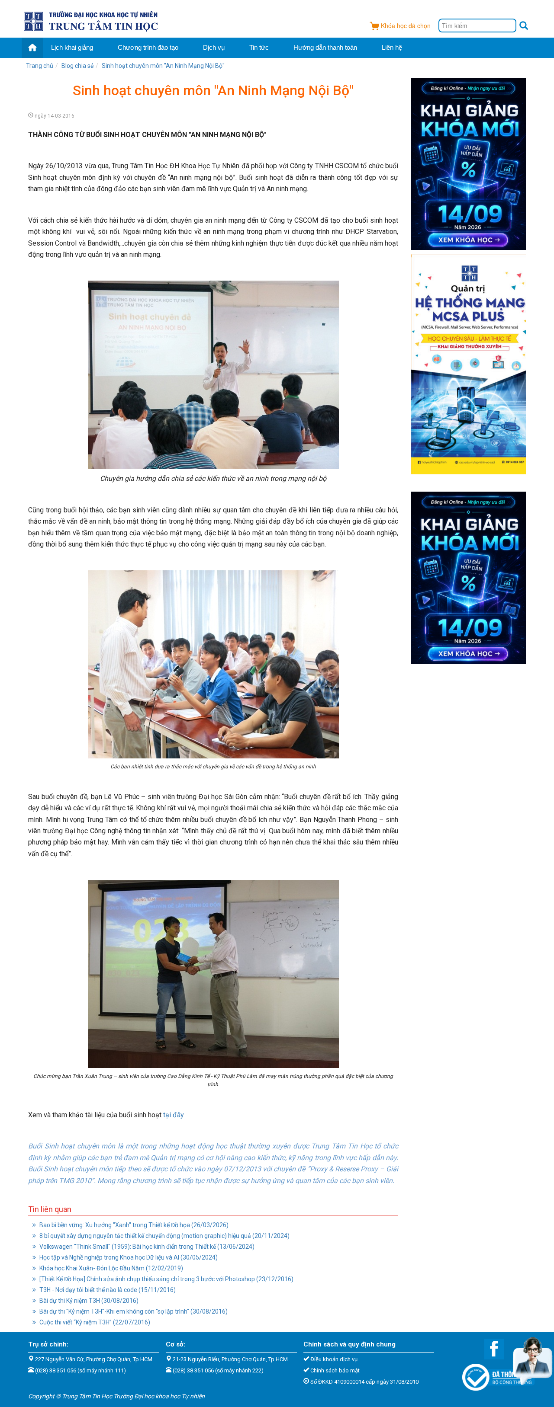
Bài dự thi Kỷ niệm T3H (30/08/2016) (88, 1300)
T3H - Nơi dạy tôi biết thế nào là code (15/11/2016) (107, 1289)
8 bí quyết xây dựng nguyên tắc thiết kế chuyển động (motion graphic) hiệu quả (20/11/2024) (164, 1235)
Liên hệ (392, 47)
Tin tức (259, 47)
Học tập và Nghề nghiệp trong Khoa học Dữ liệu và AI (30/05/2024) (128, 1257)
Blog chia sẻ (77, 65)
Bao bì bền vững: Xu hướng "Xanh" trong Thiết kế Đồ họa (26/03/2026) (133, 1225)
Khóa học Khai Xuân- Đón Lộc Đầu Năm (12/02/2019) (110, 1268)
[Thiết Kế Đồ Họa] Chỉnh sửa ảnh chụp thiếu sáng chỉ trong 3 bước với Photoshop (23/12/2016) (165, 1279)
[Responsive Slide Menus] (91, 20)
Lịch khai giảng (72, 47)
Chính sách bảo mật (335, 1370)
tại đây (173, 1115)
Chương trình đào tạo (148, 47)
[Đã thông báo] (494, 1374)
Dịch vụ (214, 47)
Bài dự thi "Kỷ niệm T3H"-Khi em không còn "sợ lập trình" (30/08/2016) (133, 1311)
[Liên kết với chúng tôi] (490, 1348)
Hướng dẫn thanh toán (325, 47)
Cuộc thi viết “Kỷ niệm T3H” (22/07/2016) (94, 1322)
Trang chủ (39, 65)
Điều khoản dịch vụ (334, 1359)
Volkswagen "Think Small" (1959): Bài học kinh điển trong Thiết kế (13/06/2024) (146, 1246)
